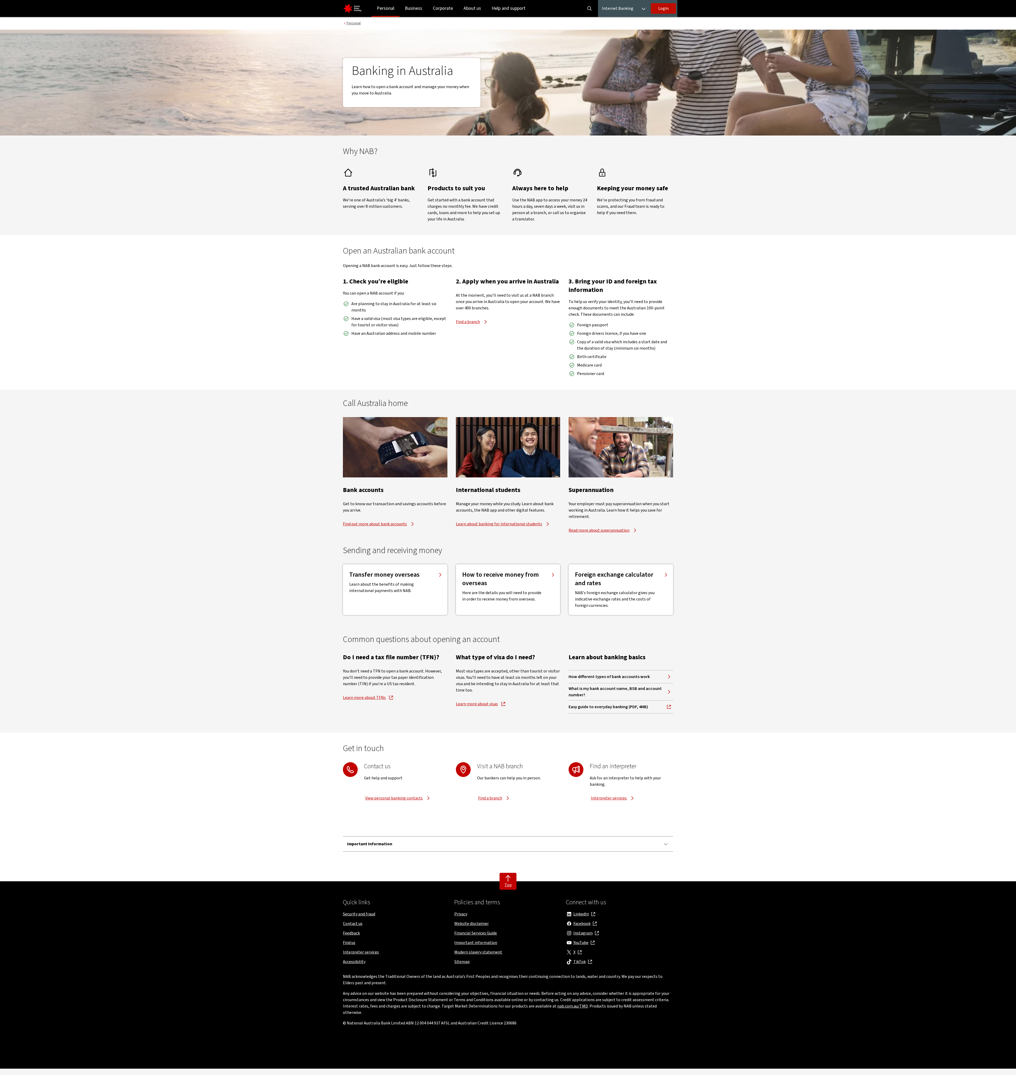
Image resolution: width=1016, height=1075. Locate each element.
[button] (663, 8)
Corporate (443, 8)
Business (413, 8)
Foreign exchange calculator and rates (614, 579)
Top (508, 885)
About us (472, 8)
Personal (385, 8)
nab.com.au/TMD (572, 1006)
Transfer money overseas (384, 575)
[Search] (589, 8)
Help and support (508, 8)
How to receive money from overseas (500, 579)
